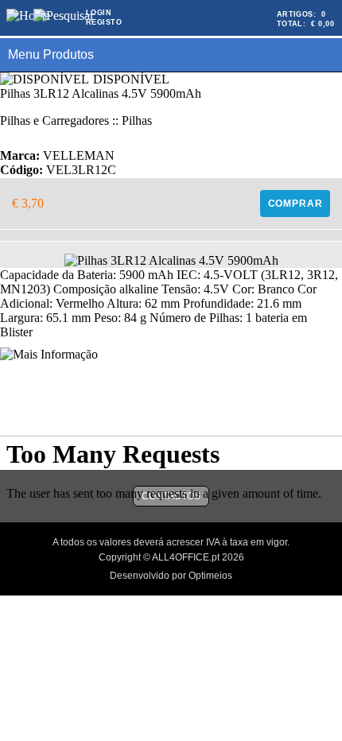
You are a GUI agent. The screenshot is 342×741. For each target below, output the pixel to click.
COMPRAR (295, 203)
